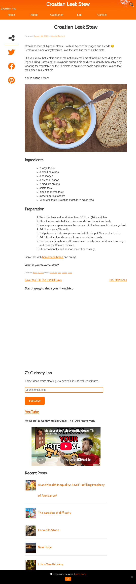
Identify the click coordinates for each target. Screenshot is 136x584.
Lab (79, 14)
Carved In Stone (48, 530)
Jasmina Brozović (58, 36)
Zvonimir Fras (8, 8)
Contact (101, 14)
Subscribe (35, 400)
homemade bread (53, 257)
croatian (53, 272)
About (34, 14)
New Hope (45, 547)
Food (35, 272)
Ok (68, 579)
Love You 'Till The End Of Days (43, 280)
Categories (56, 14)
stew (70, 272)
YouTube (32, 411)
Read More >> (33, 523)
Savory (41, 272)
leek (59, 272)
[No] (132, 577)
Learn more (80, 574)
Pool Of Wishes (118, 280)
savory (64, 272)
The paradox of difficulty (54, 513)
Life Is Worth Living (50, 564)
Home (11, 14)
